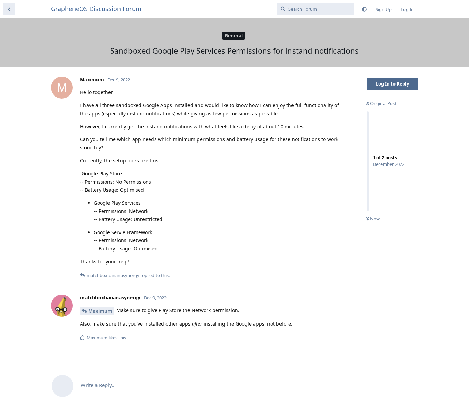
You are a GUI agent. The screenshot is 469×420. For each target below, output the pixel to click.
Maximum (100, 311)
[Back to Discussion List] (9, 9)
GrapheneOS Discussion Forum (96, 8)
